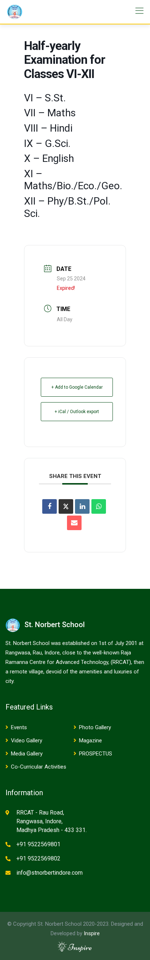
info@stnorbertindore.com (49, 872)
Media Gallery (27, 753)
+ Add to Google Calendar (77, 387)
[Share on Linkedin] (82, 506)
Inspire (92, 933)
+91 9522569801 (38, 844)
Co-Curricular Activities (38, 766)
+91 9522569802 (38, 858)
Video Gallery (26, 740)
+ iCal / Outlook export (77, 411)
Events (19, 727)
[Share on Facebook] (49, 506)
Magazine (90, 740)
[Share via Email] (74, 523)
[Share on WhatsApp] (98, 506)
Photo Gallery (95, 727)
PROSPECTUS (95, 753)
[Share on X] (66, 506)
